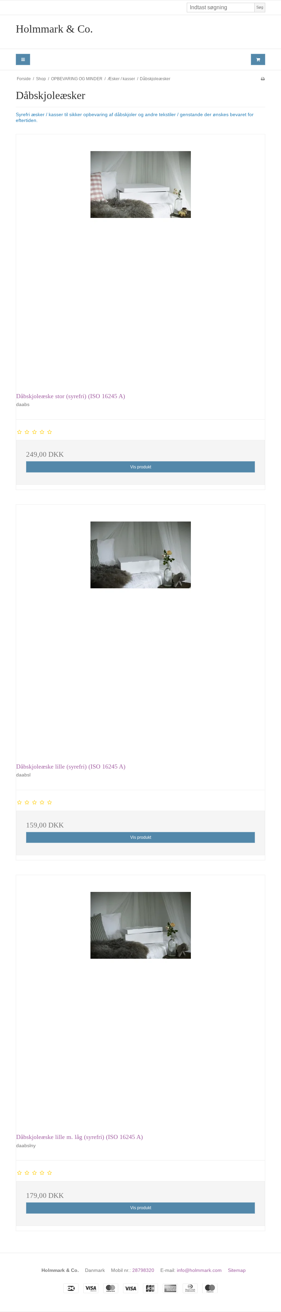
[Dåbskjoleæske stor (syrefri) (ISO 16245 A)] (140, 258)
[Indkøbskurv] (258, 59)
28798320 (143, 1270)
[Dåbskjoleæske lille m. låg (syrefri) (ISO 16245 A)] (140, 999)
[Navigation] (23, 59)
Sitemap (237, 1270)
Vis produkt (140, 467)
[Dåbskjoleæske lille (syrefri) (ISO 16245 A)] (140, 629)
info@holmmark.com (199, 1270)
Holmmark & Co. (54, 29)
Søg (259, 7)
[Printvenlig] (262, 78)
